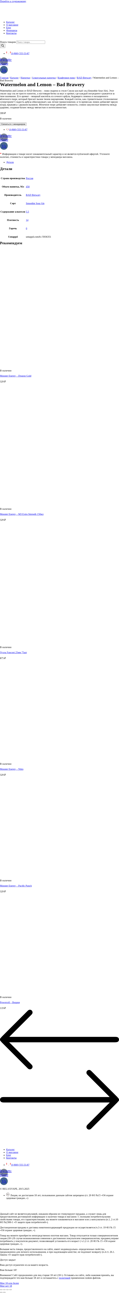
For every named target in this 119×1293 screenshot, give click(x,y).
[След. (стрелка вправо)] (4, 1292)
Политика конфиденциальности (17, 1203)
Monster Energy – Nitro (11, 769)
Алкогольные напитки (44, 77)
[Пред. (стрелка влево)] (1, 1292)
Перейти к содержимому (13, 1)
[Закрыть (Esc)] (1, 1289)
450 (28, 186)
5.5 (27, 211)
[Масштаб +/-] (10, 1289)
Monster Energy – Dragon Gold (15, 376)
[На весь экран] (7, 1289)
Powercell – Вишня (10, 1002)
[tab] (62, 162)
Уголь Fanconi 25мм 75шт (13, 652)
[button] (9, 1283)
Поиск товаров (8, 42)
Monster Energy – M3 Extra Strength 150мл (22, 514)
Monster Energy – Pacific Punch (16, 885)
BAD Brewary (84, 77)
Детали (10, 162)
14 (27, 220)
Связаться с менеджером (13, 124)
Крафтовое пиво (66, 77)
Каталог (14, 77)
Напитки (25, 77)
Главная (4, 77)
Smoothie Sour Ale (35, 203)
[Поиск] (2, 46)
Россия (29, 178)
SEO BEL (25, 1208)
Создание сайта (8, 1208)
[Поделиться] (4, 1289)
